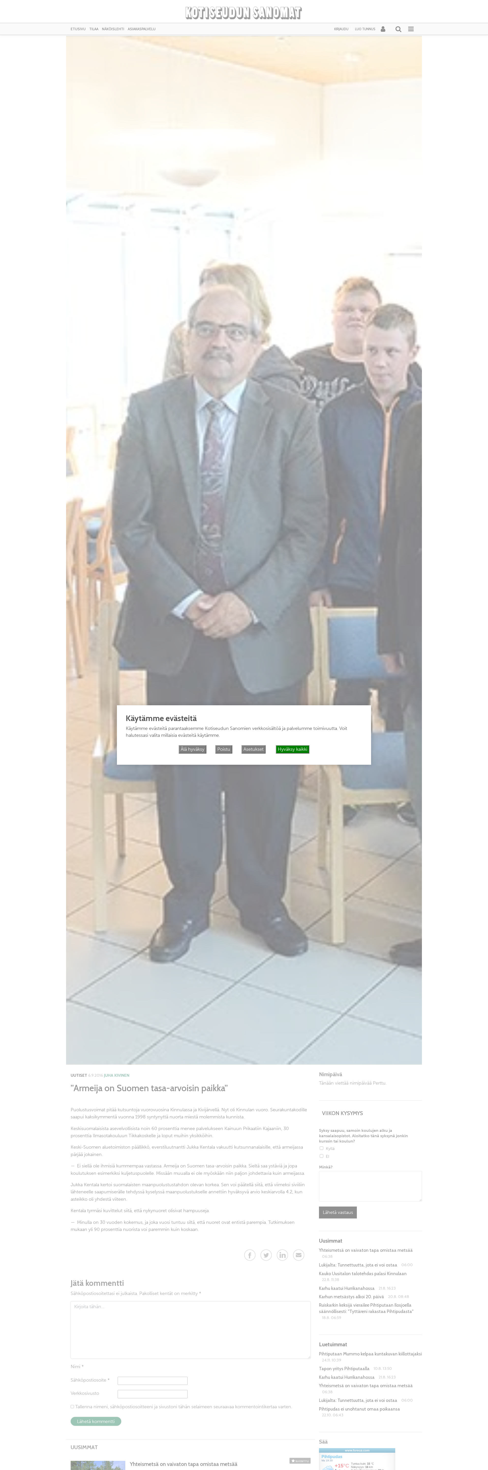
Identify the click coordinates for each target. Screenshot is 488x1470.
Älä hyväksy (192, 749)
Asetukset (253, 749)
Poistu (223, 749)
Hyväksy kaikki (292, 749)
